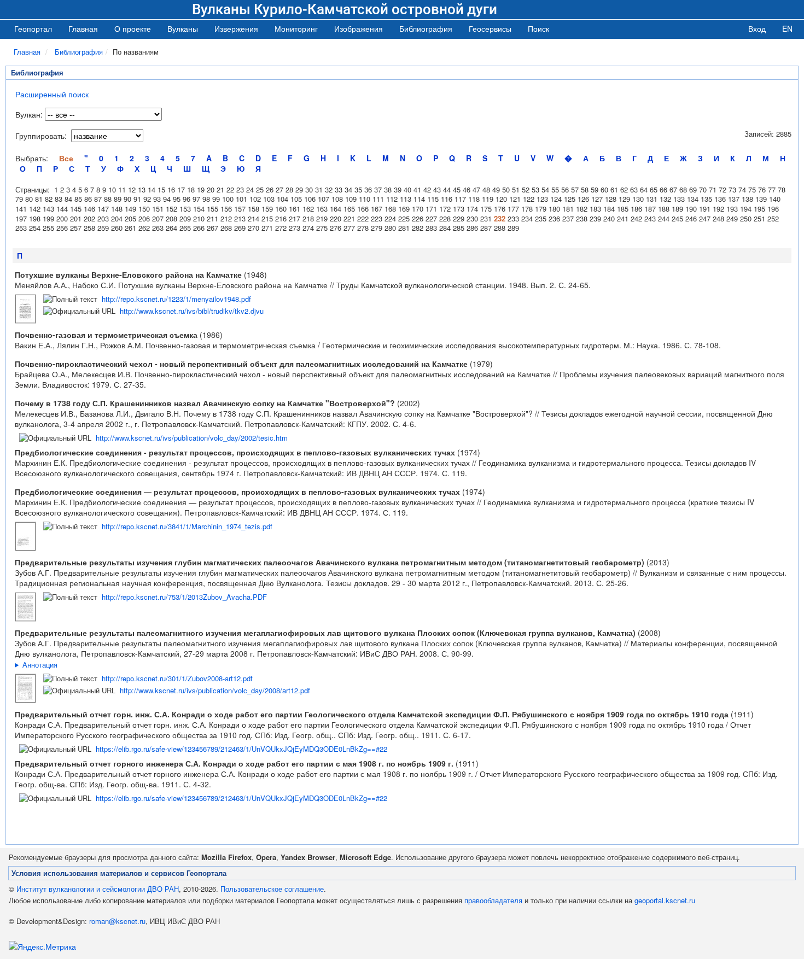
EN (787, 28)
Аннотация (39, 664)
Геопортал (33, 28)
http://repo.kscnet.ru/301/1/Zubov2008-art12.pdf (177, 678)
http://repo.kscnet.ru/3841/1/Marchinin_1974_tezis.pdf (187, 526)
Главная (83, 28)
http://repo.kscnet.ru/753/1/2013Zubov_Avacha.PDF (184, 597)
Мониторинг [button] (296, 28)
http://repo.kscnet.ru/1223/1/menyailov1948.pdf (176, 299)
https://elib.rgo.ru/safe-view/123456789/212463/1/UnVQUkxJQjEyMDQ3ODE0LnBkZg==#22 (241, 749)
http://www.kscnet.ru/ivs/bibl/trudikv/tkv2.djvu (192, 311)
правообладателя (493, 900)
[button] (182, 28)
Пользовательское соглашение (272, 889)
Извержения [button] (236, 28)
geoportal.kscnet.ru (664, 900)
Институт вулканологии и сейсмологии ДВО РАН (97, 889)
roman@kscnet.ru (117, 921)
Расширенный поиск (52, 94)
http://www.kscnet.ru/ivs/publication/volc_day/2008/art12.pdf (215, 690)
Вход (757, 28)
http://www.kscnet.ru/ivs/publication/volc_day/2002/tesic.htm (192, 437)
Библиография (79, 51)
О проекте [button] (132, 28)
